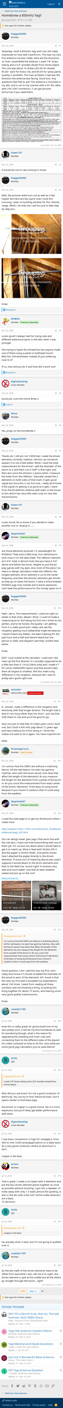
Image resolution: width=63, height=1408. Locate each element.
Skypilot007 (18, 533)
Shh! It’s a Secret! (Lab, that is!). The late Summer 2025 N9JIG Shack (33, 1315)
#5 (60, 393)
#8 (60, 516)
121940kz (12, 1373)
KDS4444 (12, 1334)
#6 (60, 425)
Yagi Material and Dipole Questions (30, 1344)
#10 (59, 608)
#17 (59, 1133)
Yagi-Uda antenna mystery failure (30, 1331)
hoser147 (16, 152)
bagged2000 (10, 19)
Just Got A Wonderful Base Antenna (31, 1357)
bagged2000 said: (12, 1076)
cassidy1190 (18, 1009)
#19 (59, 1221)
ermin (14, 1164)
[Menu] (4, 4)
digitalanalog (19, 381)
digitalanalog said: (12, 1227)
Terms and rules (22, 1404)
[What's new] (59, 4)
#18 (59, 1176)
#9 (60, 545)
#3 (60, 189)
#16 (59, 1070)
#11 (59, 701)
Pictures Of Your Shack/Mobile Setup (31, 1320)
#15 (59, 1021)
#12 (59, 760)
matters (12, 1347)
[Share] (56, 46)
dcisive (11, 1360)
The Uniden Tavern (24, 1360)
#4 (60, 330)
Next (32, 1291)
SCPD (14, 1058)
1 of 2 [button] (22, 1291)
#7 (60, 450)
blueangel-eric (20, 748)
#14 (59, 929)
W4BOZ (15, 318)
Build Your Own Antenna (29, 1334)
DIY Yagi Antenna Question (25, 1370)
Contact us (7, 1404)
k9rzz (14, 413)
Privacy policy (39, 1404)
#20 (59, 1265)
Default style (10, 1400)
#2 (60, 164)
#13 (59, 813)
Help (50, 1404)
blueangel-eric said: (13, 936)
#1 (60, 45)
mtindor (16, 689)
